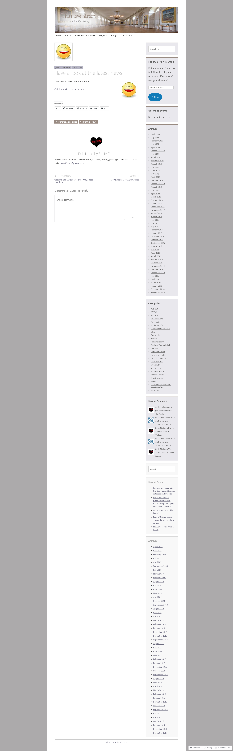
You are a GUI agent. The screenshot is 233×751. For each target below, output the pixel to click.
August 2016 (156, 246)
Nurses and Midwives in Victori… (164, 431)
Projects (103, 35)
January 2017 (156, 233)
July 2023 (155, 137)
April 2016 (155, 253)
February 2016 (157, 259)
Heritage (154, 348)
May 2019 (155, 173)
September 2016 (158, 243)
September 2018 (158, 183)
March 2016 (156, 256)
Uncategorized (157, 378)
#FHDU (154, 312)
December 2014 (157, 289)
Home (58, 35)
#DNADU (154, 308)
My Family (155, 364)
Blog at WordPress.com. (116, 742)
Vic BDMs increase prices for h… (164, 452)
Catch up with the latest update (71, 89)
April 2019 (155, 177)
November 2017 (158, 210)
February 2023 (157, 140)
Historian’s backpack (85, 35)
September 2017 (158, 213)
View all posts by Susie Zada (71, 163)
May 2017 (155, 226)
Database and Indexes (67, 122)
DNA (153, 331)
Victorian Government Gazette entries (161, 385)
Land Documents (158, 358)
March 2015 (156, 282)
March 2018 (156, 196)
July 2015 (155, 276)
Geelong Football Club (160, 345)
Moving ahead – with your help (125, 177)
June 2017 (155, 223)
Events (154, 338)
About (68, 35)
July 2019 (155, 167)
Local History (156, 361)
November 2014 (158, 292)
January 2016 (156, 262)
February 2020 (157, 160)
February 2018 (157, 200)
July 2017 (155, 220)
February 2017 (157, 229)
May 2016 (155, 249)
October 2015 (157, 269)
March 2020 (156, 157)
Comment (130, 217)
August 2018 (156, 187)
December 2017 (157, 206)
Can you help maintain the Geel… (163, 410)
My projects (156, 368)
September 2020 (158, 150)
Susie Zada (77, 68)
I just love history (79, 16)
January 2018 (156, 203)
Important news (89, 122)
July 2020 (155, 154)
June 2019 (155, 170)
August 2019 (156, 164)
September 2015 (158, 272)
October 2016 (157, 239)
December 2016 (157, 236)
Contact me (126, 35)
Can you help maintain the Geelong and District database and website (164, 491)
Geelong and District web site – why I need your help (73, 178)
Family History (157, 341)
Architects (155, 322)
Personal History (158, 371)
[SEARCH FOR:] (161, 49)
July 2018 (155, 190)
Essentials (155, 335)
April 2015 (155, 279)
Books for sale (157, 325)
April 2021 (155, 147)
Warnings (155, 390)
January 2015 (156, 286)
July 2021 (155, 144)
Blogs (114, 35)
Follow (155, 97)
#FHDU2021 (156, 315)
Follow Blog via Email (161, 61)
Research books (157, 374)
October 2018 (157, 180)
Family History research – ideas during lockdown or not (163, 520)
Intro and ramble (158, 355)
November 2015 (158, 266)
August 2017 (156, 216)
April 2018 (155, 193)
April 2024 (155, 134)
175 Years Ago (157, 318)
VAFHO (154, 381)
